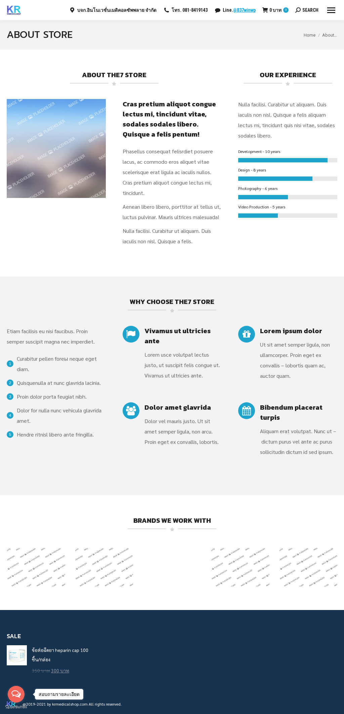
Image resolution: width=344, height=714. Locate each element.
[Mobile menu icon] (331, 10)
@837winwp (244, 10)
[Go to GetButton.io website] (16, 707)
